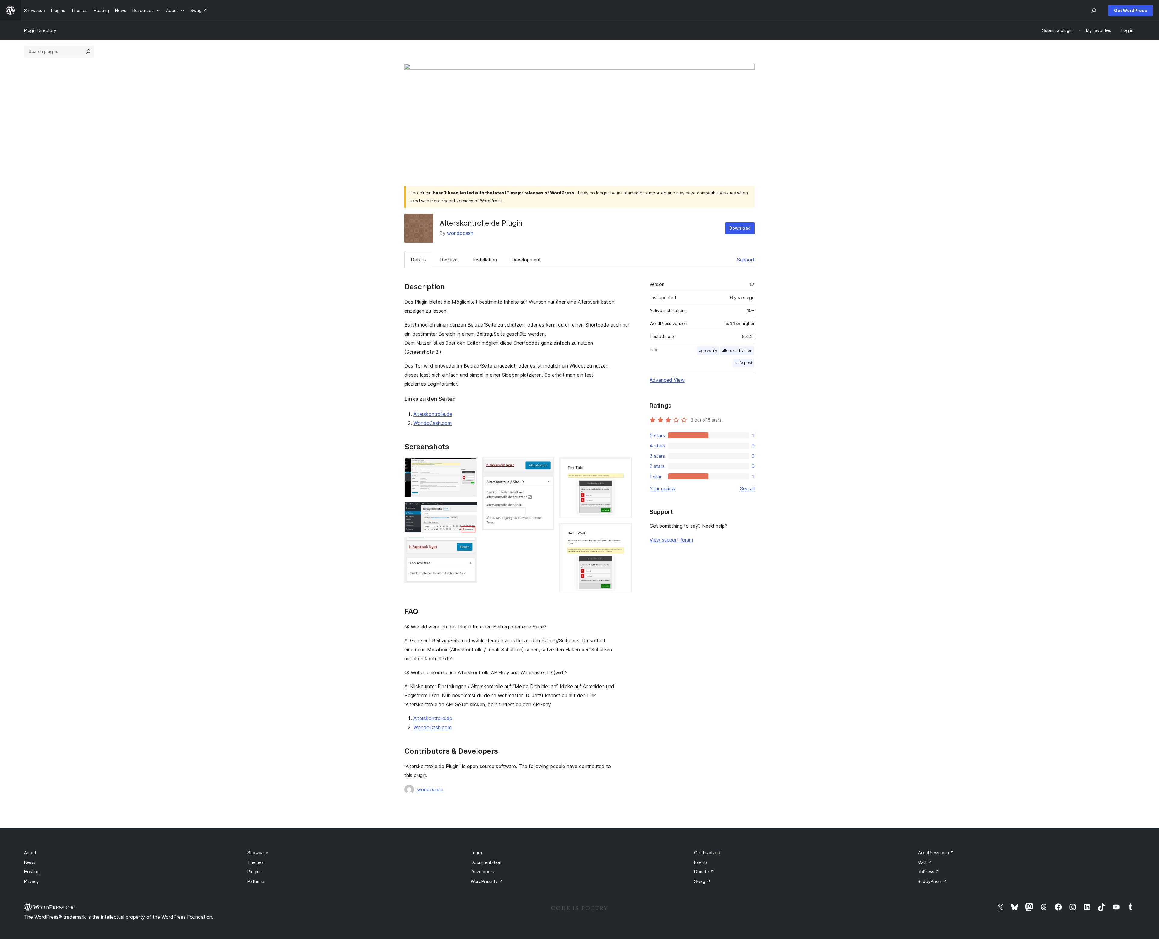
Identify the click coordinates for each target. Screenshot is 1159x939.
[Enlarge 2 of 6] (469, 510)
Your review (662, 488)
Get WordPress (1130, 10)
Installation (485, 260)
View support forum (671, 540)
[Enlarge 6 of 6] (624, 531)
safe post (743, 362)
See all (747, 488)
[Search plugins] (88, 52)
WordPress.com (936, 852)
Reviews (449, 260)
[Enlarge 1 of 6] (469, 466)
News (29, 862)
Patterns (255, 881)
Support (746, 260)
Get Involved (707, 852)
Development (526, 260)
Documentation (486, 862)
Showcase (257, 852)
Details (418, 260)
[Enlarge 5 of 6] (624, 466)
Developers (482, 871)
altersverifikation (737, 350)
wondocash (460, 233)
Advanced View (667, 380)
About (30, 852)
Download (740, 228)
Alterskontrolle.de (432, 414)
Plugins (254, 871)
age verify (708, 350)
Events (701, 862)
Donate (704, 871)
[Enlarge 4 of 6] (546, 466)
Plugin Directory (40, 30)
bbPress (928, 871)
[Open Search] (1093, 10)
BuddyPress (932, 881)
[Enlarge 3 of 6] (469, 545)
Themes (255, 862)
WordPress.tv (487, 881)
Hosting (32, 871)
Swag (702, 881)
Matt (925, 862)
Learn (476, 852)
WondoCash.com (432, 423)
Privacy (31, 881)
